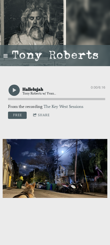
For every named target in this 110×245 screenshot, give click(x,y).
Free (17, 115)
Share (44, 115)
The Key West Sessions (63, 106)
